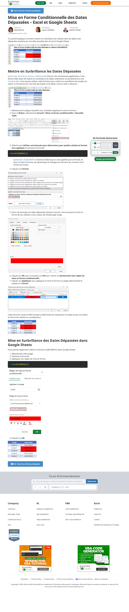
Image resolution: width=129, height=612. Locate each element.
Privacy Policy (36, 579)
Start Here (40, 3)
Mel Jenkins (19, 30)
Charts (97, 520)
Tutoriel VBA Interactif (74, 514)
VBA (51, 3)
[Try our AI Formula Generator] (105, 148)
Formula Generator (45, 509)
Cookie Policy (49, 579)
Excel (60, 3)
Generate (91, 481)
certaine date (13, 81)
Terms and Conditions (65, 579)
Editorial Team (14, 514)
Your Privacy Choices (85, 579)
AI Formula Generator (101, 3)
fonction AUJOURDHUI (26, 159)
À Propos (11, 509)
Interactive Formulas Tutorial (106, 525)
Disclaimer (24, 579)
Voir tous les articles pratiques (27, 10)
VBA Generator (43, 514)
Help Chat (40, 525)
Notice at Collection (101, 579)
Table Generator (43, 520)
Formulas (98, 509)
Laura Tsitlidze (48, 30)
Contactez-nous (14, 520)
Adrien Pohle (75, 30)
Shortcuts (72, 3)
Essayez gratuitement (105, 159)
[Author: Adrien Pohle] (66, 29)
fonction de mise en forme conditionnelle (28, 76)
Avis (9, 525)
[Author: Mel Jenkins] (11, 29)
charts (84, 3)
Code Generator (72, 509)
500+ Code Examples (73, 520)
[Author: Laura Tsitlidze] (38, 29)
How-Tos (97, 514)
